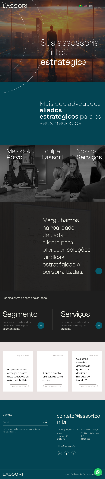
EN (86, 6)
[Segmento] (40, 325)
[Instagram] (59, 453)
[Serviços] (98, 325)
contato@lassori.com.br (78, 419)
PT (80, 6)
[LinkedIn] (73, 453)
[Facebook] (66, 453)
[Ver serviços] (98, 271)
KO (91, 6)
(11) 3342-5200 (66, 445)
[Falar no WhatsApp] (98, 472)
